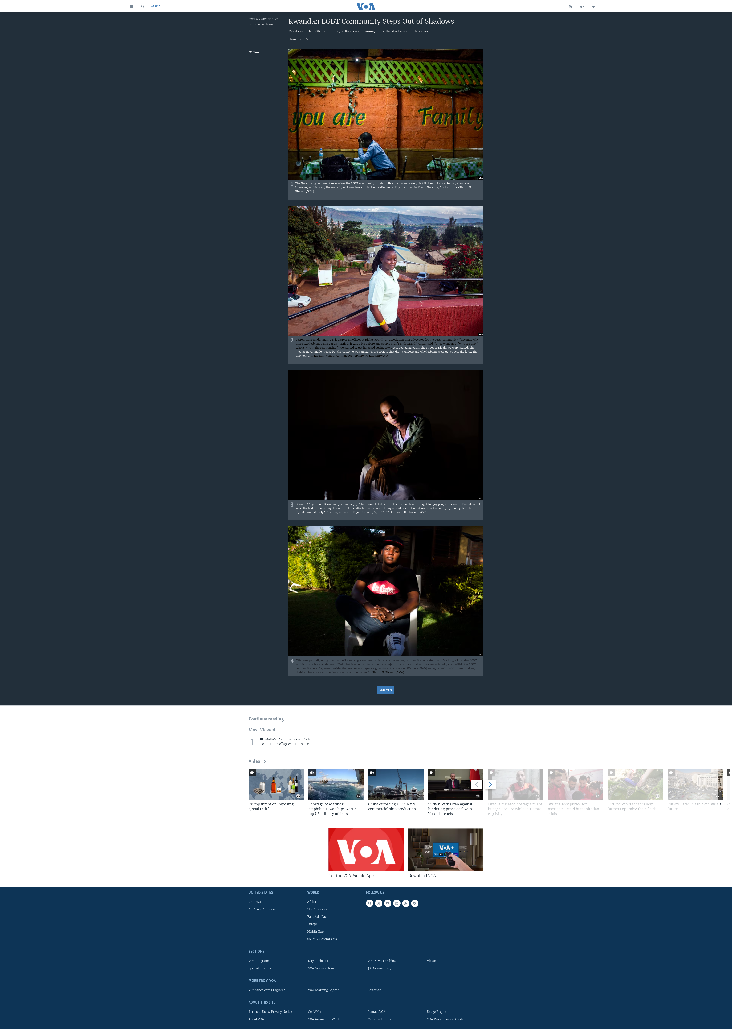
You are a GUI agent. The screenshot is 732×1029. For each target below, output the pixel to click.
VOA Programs (259, 961)
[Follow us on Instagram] (396, 903)
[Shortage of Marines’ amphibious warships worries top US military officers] (336, 784)
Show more (297, 39)
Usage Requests (438, 1012)
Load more (386, 689)
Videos (432, 961)
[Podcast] (414, 903)
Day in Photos (318, 961)
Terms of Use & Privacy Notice (270, 1012)
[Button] (254, 53)
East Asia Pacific (319, 917)
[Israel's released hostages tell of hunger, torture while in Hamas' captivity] (515, 784)
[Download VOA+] (445, 849)
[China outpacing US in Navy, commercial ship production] (396, 784)
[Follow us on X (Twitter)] (378, 903)
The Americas (317, 909)
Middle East (315, 931)
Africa (155, 6)
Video (254, 761)
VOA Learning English (324, 990)
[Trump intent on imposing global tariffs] (276, 784)
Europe (312, 924)
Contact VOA (376, 1012)
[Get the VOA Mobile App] (366, 849)
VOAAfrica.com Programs (267, 990)
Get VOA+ (315, 1012)
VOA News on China (382, 961)
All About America (262, 909)
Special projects (260, 968)
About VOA (256, 1019)
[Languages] (570, 7)
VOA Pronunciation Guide (445, 1019)
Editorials (375, 990)
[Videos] (582, 7)
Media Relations (379, 1019)
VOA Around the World (324, 1019)
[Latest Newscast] (593, 7)
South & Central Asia (322, 939)
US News (255, 902)
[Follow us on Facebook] (369, 903)
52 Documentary (379, 968)
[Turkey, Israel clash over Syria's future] (695, 784)
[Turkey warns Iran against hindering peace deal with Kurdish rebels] (455, 784)
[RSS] (405, 903)
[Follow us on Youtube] (387, 903)
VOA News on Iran (321, 968)
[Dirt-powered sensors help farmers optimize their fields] (635, 784)
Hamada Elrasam (264, 24)
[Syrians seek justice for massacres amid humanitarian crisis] (575, 784)
